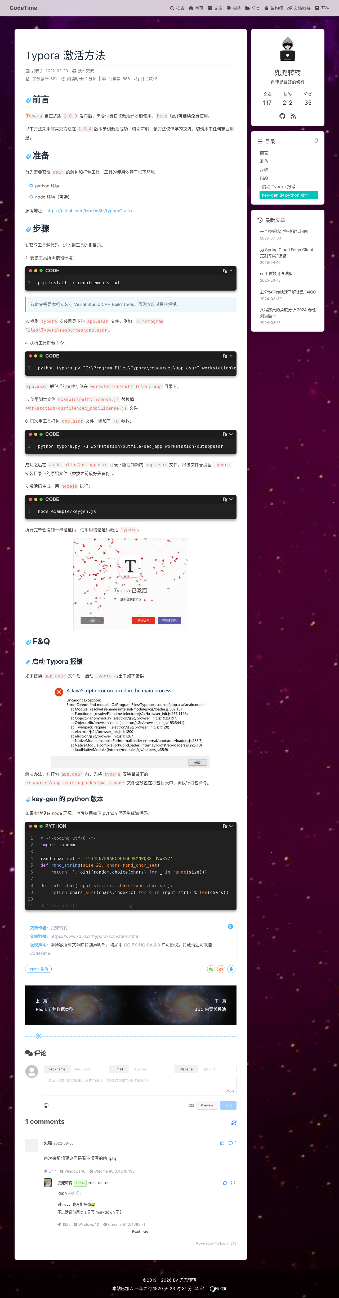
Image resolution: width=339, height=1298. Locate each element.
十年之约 (143, 1288)
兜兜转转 (59, 927)
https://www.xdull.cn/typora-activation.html (94, 936)
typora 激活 (38, 969)
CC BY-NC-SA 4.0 (142, 944)
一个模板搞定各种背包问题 (284, 231)
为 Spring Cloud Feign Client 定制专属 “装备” (287, 252)
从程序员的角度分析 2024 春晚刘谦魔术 (288, 312)
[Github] (282, 116)
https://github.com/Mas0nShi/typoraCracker (90, 210)
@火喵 (73, 1193)
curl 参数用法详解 (276, 273)
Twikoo (220, 1243)
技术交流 (86, 70)
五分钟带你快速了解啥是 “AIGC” (289, 292)
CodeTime (23, 7)
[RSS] (293, 116)
